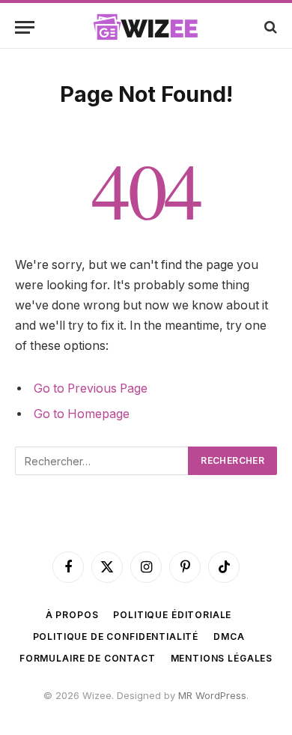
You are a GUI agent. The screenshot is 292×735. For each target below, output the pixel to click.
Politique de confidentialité (116, 636)
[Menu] (24, 27)
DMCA (228, 636)
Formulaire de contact (87, 658)
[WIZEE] (146, 27)
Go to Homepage (82, 414)
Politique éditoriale (172, 614)
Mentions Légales (222, 658)
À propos (72, 614)
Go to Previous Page (90, 388)
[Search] (269, 27)
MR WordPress (212, 695)
